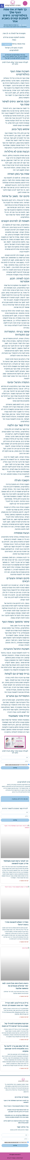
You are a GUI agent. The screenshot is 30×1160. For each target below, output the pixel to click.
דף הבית (24, 25)
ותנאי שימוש (8, 764)
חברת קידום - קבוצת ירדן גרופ (15, 1158)
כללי (20, 25)
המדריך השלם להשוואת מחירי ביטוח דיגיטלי (16, 1106)
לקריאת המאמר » (23, 880)
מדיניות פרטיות (15, 764)
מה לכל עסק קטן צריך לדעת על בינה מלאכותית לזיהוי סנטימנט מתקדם (16, 1048)
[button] (2, 6)
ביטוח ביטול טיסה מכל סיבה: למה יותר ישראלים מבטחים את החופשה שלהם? (15, 985)
